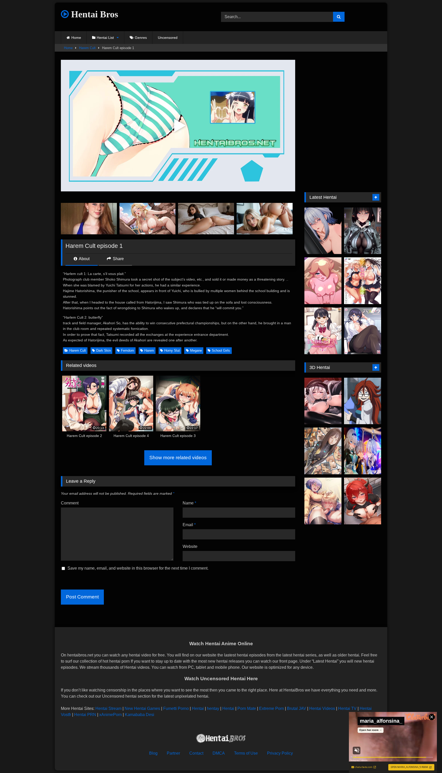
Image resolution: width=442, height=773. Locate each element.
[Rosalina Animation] (322, 280)
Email (189, 525)
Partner (173, 753)
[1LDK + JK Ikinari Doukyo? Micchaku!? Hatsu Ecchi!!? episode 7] (322, 330)
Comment (70, 503)
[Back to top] (426, 758)
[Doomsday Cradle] (322, 451)
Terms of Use (246, 753)
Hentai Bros (93, 14)
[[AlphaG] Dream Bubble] (362, 451)
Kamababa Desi (139, 714)
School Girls (221, 350)
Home (76, 38)
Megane (196, 350)
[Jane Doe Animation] (362, 230)
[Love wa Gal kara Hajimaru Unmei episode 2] (362, 280)
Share (118, 259)
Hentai (198, 708)
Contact (196, 753)
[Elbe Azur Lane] (322, 401)
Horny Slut (172, 350)
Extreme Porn (271, 708)
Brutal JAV (296, 708)
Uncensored (168, 38)
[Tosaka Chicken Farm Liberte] (362, 501)
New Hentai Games (142, 708)
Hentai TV (347, 708)
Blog (153, 753)
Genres (141, 38)
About (84, 259)
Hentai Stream (108, 708)
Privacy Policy (280, 753)
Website (190, 546)
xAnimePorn (110, 714)
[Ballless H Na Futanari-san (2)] (322, 501)
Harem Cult (87, 48)
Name (189, 503)
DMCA (219, 753)
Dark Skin (103, 350)
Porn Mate (246, 708)
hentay (213, 708)
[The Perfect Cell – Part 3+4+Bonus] (362, 401)
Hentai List (105, 38)
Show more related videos (178, 457)
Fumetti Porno (176, 708)
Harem (149, 350)
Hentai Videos (322, 708)
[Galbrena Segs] (322, 230)
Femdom (127, 350)
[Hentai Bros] (221, 739)
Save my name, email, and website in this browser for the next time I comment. (138, 568)
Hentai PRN (85, 714)
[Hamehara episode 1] (362, 330)
